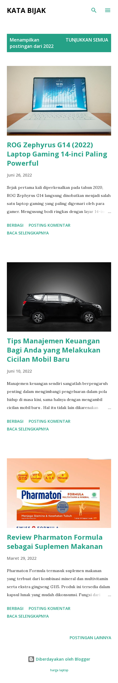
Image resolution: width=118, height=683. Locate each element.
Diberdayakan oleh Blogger (62, 659)
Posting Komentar (49, 225)
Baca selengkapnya (28, 233)
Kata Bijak (26, 10)
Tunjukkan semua (87, 40)
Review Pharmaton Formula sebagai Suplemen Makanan (55, 541)
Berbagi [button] (15, 225)
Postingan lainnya (90, 637)
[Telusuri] (94, 10)
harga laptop (59, 670)
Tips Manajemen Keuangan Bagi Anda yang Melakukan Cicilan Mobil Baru (54, 350)
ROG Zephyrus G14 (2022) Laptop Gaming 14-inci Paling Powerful (57, 154)
